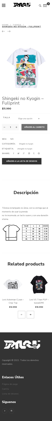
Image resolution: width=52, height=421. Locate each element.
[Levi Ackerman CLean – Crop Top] (13, 285)
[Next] (8, 31)
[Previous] (3, 31)
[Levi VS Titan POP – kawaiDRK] (39, 285)
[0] (45, 6)
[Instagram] (11, 411)
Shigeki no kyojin (26, 144)
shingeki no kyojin (24, 148)
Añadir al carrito (34, 127)
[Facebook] (4, 411)
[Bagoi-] (22, 5)
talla (6, 117)
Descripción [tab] (26, 193)
